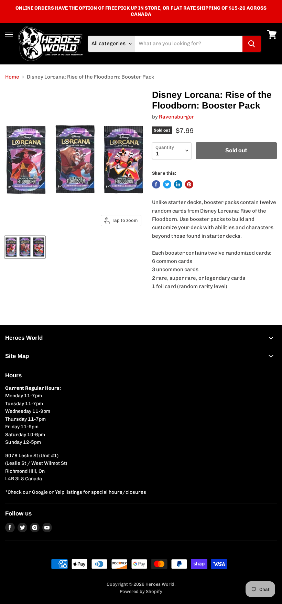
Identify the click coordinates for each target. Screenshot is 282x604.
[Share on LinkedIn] (178, 184)
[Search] (251, 44)
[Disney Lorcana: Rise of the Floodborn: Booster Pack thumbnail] (24, 247)
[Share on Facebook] (156, 184)
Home (12, 77)
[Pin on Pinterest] (189, 184)
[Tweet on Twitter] (167, 184)
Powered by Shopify (141, 591)
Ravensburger (176, 117)
